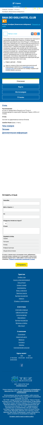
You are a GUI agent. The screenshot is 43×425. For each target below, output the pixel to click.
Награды (21, 345)
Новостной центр (21, 337)
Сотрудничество (21, 315)
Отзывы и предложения (21, 301)
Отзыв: (5, 226)
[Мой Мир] (38, 34)
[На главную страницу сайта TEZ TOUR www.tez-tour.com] (2, 8)
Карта (20, 87)
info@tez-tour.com (21, 386)
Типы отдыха (21, 282)
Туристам (16, 7)
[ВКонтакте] (32, 34)
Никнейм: (6, 200)
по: (4, 214)
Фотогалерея (20, 92)
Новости (21, 298)
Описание (21, 81)
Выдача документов (21, 296)
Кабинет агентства (21, 312)
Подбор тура (21, 277)
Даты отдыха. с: (8, 207)
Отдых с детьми (10, 62)
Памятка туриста (21, 293)
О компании (21, 334)
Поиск (8, 8)
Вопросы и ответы (21, 323)
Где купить (16, 13)
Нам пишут (21, 326)
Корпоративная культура (21, 347)
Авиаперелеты (21, 288)
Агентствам (17, 10)
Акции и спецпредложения (21, 280)
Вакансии (21, 340)
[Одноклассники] (35, 34)
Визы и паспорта (21, 290)
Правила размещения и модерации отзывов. (22, 259)
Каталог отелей (21, 285)
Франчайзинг (22, 318)
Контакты (22, 342)
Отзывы (20, 97)
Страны (18, 3)
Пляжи (19, 62)
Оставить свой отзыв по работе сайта (21, 416)
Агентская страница (21, 310)
